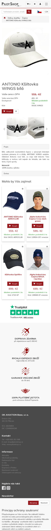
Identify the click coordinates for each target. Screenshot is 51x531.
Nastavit (44, 503)
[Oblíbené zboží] (35, 4)
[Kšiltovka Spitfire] (13, 259)
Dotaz (6, 173)
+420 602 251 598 (12, 439)
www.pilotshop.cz (14, 444)
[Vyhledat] (28, 12)
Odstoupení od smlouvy (11, 472)
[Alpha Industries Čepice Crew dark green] (37, 201)
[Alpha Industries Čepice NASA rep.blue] (37, 259)
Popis (6, 147)
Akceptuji (33, 503)
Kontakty (5, 465)
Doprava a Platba (9, 468)
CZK (46, 12)
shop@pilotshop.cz (15, 442)
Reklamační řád (8, 460)
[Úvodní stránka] (4, 18)
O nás (4, 463)
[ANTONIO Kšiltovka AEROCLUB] (13, 201)
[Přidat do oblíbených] (16, 111)
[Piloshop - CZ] (40, 11)
